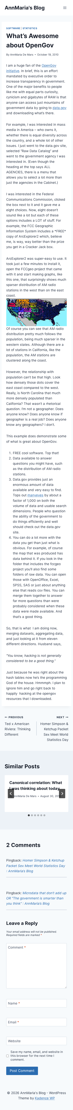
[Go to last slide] (11, 793)
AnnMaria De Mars (21, 54)
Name (14, 1003)
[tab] (29, 815)
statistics (30, 28)
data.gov (59, 108)
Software (13, 28)
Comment (17, 947)
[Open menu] (64, 8)
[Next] (62, 793)
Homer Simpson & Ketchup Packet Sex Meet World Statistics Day (54, 729)
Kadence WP (45, 1098)
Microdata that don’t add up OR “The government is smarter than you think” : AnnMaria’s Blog (36, 898)
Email (13, 1022)
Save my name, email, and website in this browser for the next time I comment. (37, 1055)
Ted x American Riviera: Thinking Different (17, 726)
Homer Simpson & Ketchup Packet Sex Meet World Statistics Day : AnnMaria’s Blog (35, 865)
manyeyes (35, 495)
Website (14, 1041)
